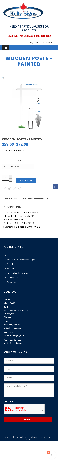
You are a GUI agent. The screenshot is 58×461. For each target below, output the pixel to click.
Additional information (35, 198)
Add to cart (27, 180)
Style (18, 160)
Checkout (48, 42)
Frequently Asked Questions (19, 273)
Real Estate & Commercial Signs (21, 259)
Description (10, 198)
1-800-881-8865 (42, 35)
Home (11, 71)
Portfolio (10, 264)
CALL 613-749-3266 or (20, 35)
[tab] (10, 198)
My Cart (34, 42)
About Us (11, 268)
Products (20, 71)
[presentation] (24, 409)
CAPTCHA (8, 401)
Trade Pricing (12, 277)
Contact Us (11, 282)
